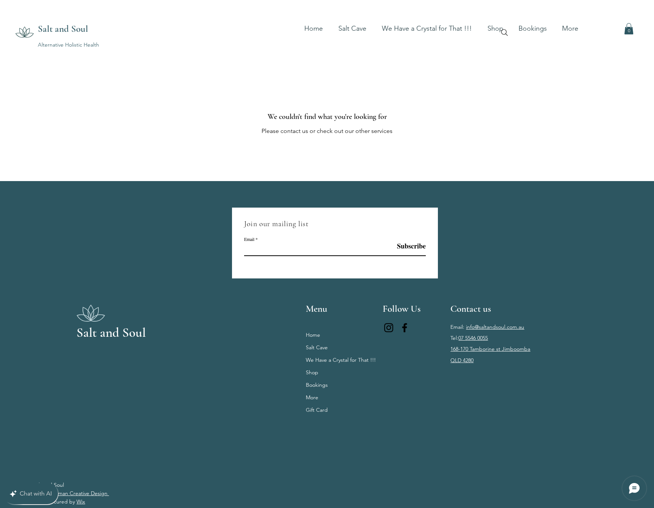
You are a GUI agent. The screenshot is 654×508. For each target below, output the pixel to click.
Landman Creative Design (77, 493)
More (312, 397)
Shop (312, 372)
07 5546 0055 (473, 337)
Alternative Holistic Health (68, 44)
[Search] (504, 33)
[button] (532, 25)
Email (249, 239)
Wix (80, 501)
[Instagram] (389, 328)
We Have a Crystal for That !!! (337, 359)
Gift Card (317, 409)
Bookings (317, 384)
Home (313, 334)
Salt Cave (317, 347)
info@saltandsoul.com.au (495, 327)
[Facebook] (405, 328)
